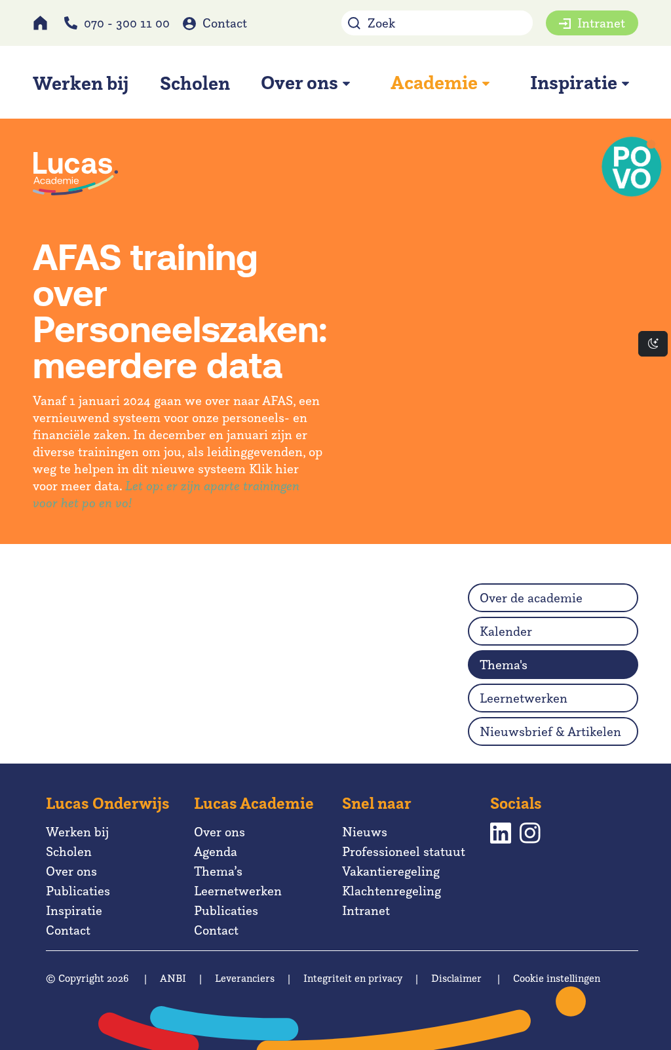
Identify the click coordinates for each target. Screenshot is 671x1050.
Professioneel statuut (403, 851)
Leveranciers (245, 978)
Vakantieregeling (391, 871)
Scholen (69, 851)
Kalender (506, 631)
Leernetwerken (523, 698)
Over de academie (531, 598)
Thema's (503, 664)
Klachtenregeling (391, 891)
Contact (224, 23)
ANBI (173, 978)
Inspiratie (74, 910)
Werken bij (77, 832)
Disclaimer (456, 978)
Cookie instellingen (556, 978)
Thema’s (218, 871)
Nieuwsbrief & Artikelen (550, 731)
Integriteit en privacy (352, 978)
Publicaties (78, 891)
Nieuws (364, 832)
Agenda (215, 851)
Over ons (71, 871)
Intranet (601, 23)
